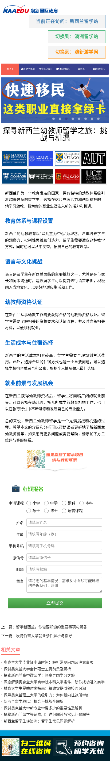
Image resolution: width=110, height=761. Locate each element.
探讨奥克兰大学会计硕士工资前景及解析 (37, 669)
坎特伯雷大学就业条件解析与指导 (44, 636)
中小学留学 (46, 69)
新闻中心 (100, 69)
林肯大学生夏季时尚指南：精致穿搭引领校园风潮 (45, 688)
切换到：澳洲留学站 (77, 36)
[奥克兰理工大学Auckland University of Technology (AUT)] (93, 158)
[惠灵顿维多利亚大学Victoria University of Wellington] (40, 176)
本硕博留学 (64, 69)
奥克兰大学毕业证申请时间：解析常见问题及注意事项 (48, 662)
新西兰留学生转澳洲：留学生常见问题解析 (39, 721)
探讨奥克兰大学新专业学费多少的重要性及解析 (43, 708)
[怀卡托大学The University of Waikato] (67, 176)
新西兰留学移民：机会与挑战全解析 (34, 701)
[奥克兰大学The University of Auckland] (14, 176)
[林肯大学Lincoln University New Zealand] (40, 158)
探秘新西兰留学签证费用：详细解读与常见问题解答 (47, 714)
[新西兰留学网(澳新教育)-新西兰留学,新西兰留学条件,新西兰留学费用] (30, 9)
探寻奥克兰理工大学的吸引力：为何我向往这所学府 (47, 695)
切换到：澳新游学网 (77, 52)
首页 (11, 69)
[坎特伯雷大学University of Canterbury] (93, 176)
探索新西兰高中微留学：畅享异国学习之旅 (39, 675)
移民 (82, 69)
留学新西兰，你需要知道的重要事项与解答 (51, 627)
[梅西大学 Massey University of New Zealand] (14, 158)
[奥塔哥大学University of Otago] (67, 158)
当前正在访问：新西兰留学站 (67, 21)
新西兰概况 (29, 69)
